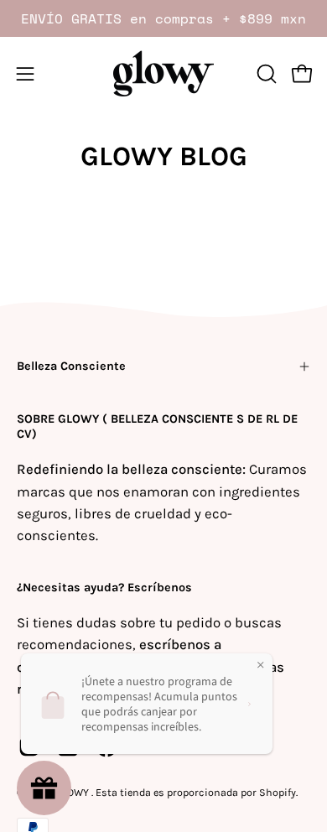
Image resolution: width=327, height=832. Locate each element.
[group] (163, 18)
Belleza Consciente (71, 366)
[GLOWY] (163, 73)
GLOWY (73, 792)
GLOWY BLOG (163, 156)
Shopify (277, 792)
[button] (265, 74)
